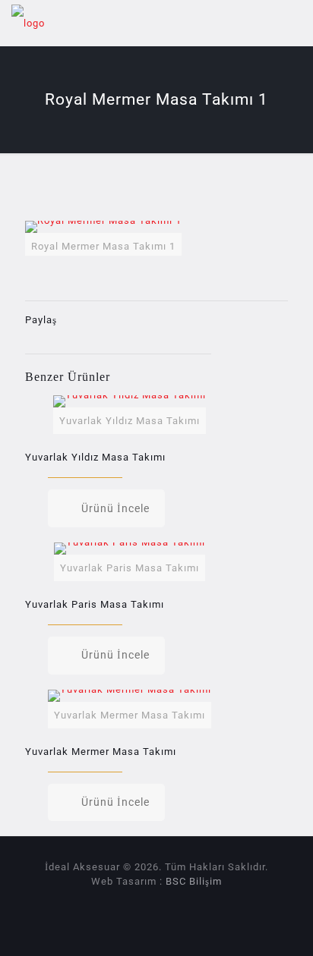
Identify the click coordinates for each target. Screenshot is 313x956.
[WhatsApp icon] (132, 903)
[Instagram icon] (180, 903)
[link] (103, 238)
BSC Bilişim (194, 881)
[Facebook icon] (148, 903)
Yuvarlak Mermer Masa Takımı (100, 751)
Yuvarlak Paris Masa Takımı (94, 604)
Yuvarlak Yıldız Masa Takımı (95, 457)
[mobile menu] (292, 23)
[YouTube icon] (164, 903)
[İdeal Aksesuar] (28, 23)
